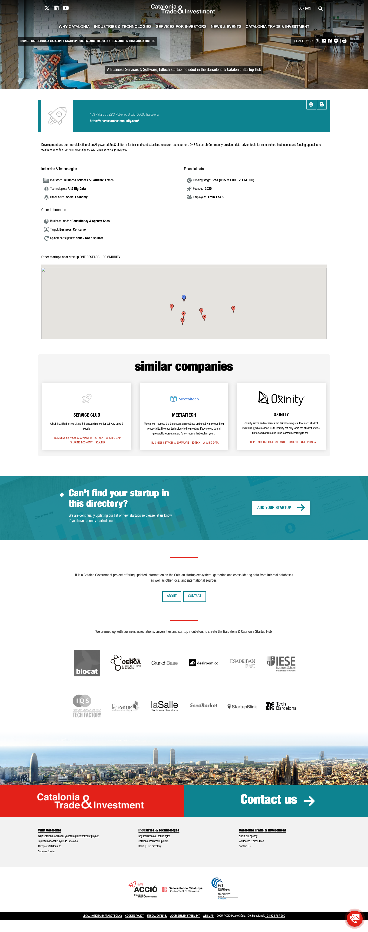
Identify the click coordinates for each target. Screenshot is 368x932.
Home (24, 41)
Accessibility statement (185, 916)
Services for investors (181, 27)
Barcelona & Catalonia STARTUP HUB (57, 41)
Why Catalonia (74, 27)
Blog (322, 104)
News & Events (226, 27)
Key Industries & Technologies (154, 836)
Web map (208, 916)
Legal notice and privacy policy (102, 916)
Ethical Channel (157, 916)
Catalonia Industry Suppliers (153, 841)
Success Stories (47, 851)
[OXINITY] (281, 416)
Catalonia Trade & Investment (277, 27)
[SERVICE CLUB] (86, 416)
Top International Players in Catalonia (58, 841)
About (172, 596)
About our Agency (248, 836)
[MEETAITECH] (184, 416)
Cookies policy (134, 916)
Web (311, 104)
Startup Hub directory (149, 846)
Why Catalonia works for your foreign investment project (68, 836)
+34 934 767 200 (275, 916)
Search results (97, 41)
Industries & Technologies (123, 27)
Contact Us (245, 846)
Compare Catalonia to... (50, 846)
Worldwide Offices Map (251, 841)
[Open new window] (355, 919)
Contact (305, 9)
